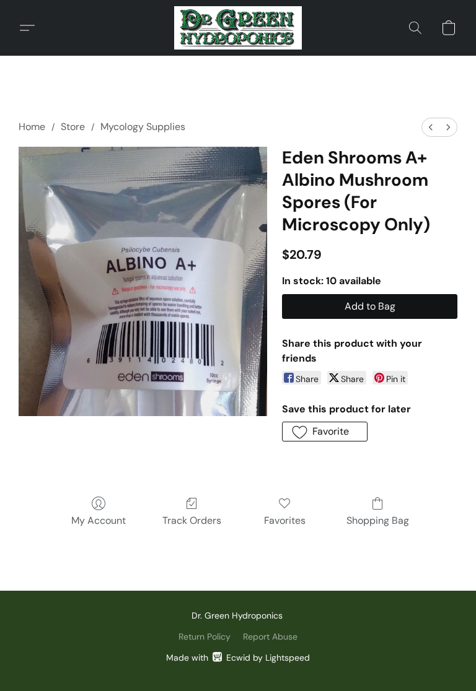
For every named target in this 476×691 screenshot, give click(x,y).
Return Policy (204, 636)
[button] (237, 28)
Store (73, 126)
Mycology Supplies (142, 126)
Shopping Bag (377, 520)
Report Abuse (270, 636)
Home (32, 126)
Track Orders (191, 520)
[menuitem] (430, 127)
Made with (238, 657)
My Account (98, 520)
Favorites (285, 520)
